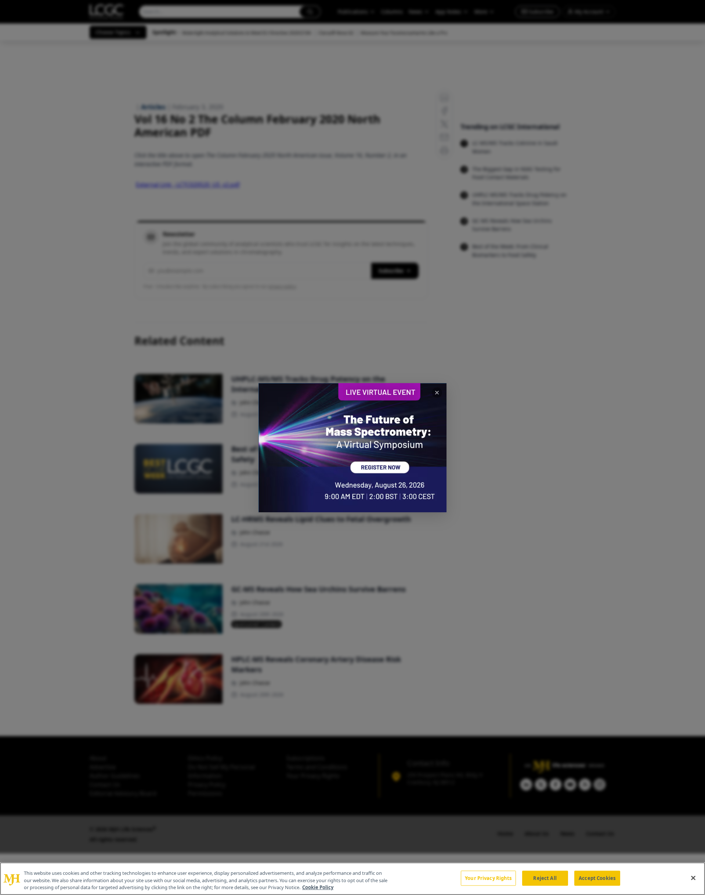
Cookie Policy (317, 887)
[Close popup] (437, 393)
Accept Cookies (597, 877)
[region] (352, 878)
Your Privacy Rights (488, 877)
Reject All (544, 877)
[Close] (693, 878)
